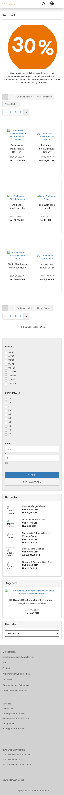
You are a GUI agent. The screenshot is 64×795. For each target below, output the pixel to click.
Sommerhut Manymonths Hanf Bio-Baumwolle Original (17, 149)
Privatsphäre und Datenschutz (16, 685)
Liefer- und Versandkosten (15, 690)
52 (9, 426)
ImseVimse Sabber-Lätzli (47, 266)
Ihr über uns (7, 708)
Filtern (32, 475)
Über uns (6, 703)
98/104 (11, 368)
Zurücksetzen (32, 482)
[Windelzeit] (8, 4)
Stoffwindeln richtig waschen (16, 754)
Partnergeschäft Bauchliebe (15, 718)
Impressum (7, 679)
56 (9, 433)
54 (9, 430)
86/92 (11, 364)
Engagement (8, 723)
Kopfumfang (12, 393)
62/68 (11, 356)
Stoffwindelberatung (12, 759)
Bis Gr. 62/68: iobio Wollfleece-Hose (17, 266)
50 (9, 422)
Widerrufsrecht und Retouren (16, 674)
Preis (8, 443)
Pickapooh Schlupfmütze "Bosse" (46, 148)
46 (9, 414)
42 (9, 406)
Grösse (9, 346)
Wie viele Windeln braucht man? (17, 764)
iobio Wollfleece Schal (47, 206)
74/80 (11, 360)
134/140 (12, 379)
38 (9, 398)
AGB (4, 662)
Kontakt (6, 668)
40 (9, 402)
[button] (5, 97)
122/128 (12, 375)
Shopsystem (21, 790)
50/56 (11, 352)
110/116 (12, 371)
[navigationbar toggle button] (60, 4)
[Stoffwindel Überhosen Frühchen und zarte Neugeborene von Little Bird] (32, 592)
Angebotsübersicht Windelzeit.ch (18, 657)
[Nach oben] (55, 790)
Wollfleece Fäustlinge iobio (17, 206)
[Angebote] (58, 583)
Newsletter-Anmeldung (13, 780)
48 (9, 418)
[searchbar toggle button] (43, 4)
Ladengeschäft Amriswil (13, 713)
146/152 (12, 383)
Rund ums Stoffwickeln (13, 750)
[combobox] (24, 97)
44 (9, 410)
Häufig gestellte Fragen (13, 728)
